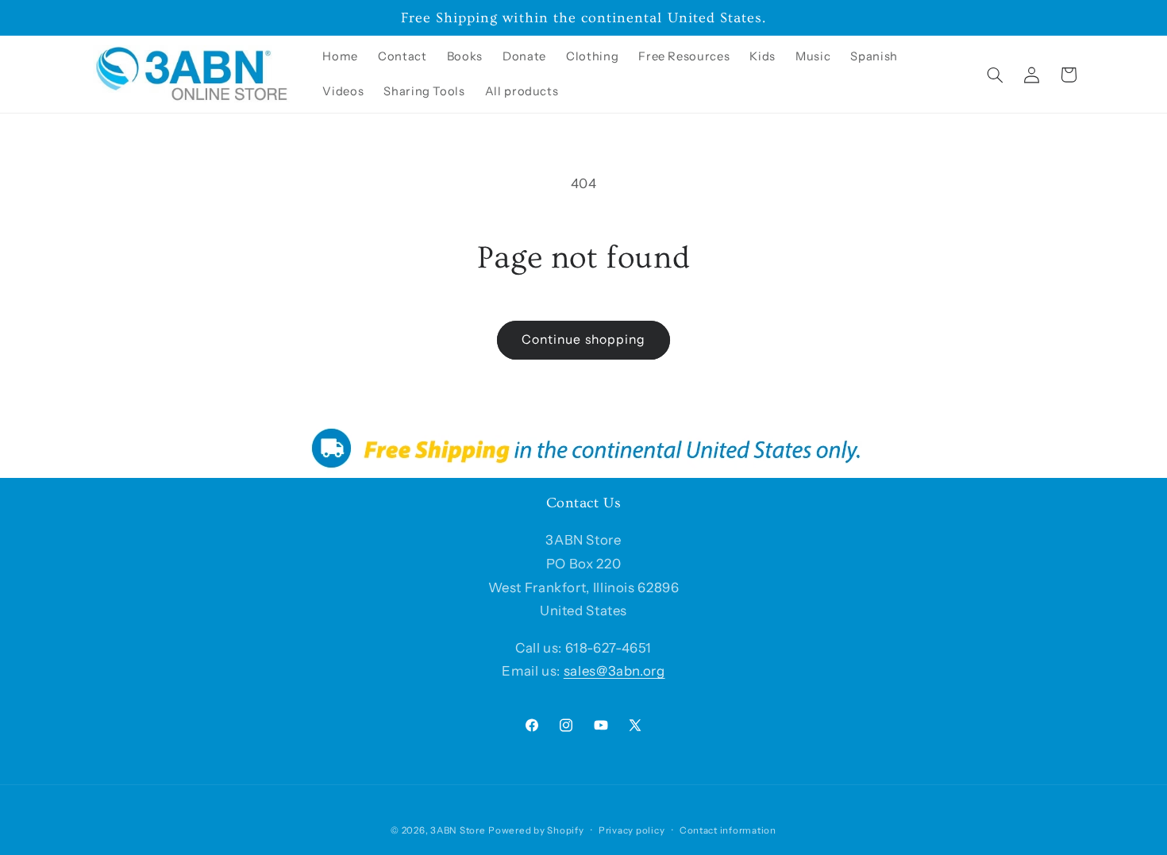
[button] (995, 74)
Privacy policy (631, 830)
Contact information (728, 830)
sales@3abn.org (614, 671)
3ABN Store (457, 830)
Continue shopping (583, 339)
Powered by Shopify (536, 830)
